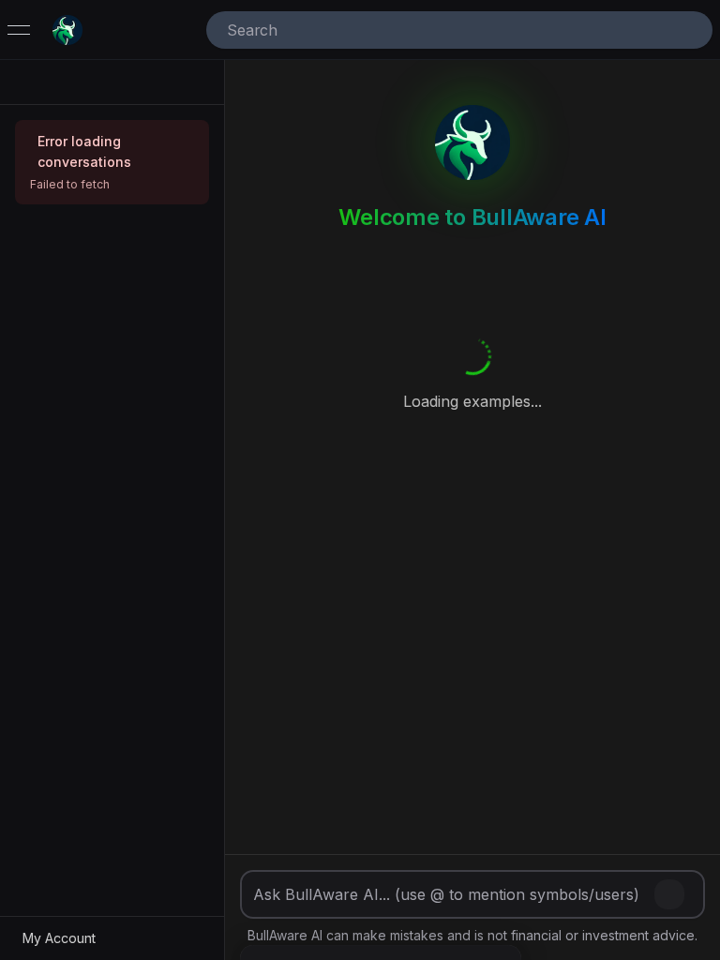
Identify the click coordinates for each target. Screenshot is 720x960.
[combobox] (433, 30)
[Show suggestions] (690, 30)
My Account (59, 938)
